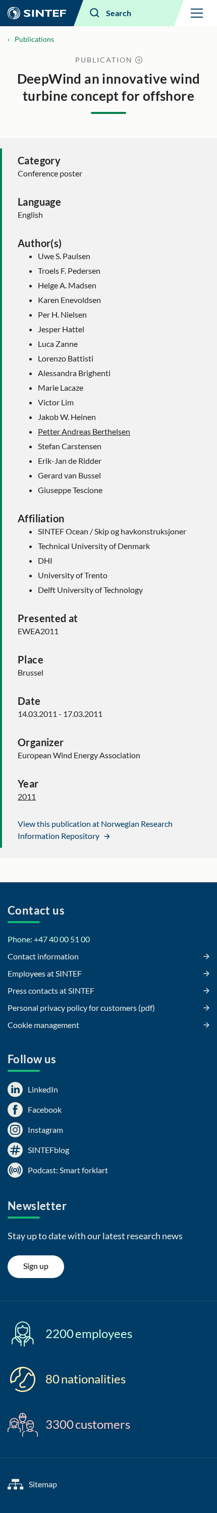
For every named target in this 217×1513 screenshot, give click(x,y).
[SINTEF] (37, 13)
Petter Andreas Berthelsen (84, 431)
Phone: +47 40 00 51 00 (49, 939)
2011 (27, 796)
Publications (34, 39)
